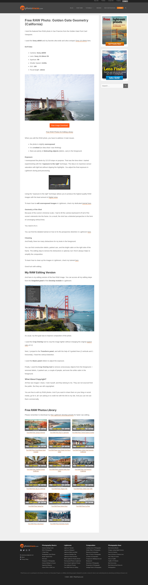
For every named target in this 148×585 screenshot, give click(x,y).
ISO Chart (44, 558)
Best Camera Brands (113, 548)
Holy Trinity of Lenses (113, 556)
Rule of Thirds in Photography (93, 554)
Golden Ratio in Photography (93, 550)
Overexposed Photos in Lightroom (72, 560)
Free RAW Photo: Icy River (83, 506)
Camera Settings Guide (47, 548)
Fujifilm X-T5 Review (113, 560)
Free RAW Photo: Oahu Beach (36, 523)
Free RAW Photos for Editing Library (59, 132)
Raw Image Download (59, 125)
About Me (96, 0)
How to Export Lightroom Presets (72, 563)
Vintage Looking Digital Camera (116, 550)
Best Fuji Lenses (112, 563)
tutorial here (86, 203)
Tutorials (89, 8)
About (23, 557)
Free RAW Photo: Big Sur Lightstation (59, 432)
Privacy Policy (25, 559)
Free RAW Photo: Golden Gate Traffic (83, 488)
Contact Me (110, 0)
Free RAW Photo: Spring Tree (35, 506)
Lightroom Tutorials (69, 548)
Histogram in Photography (48, 560)
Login (125, 1)
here (89, 232)
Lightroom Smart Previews (70, 556)
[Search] (125, 86)
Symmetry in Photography (92, 563)
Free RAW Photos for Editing (71, 567)
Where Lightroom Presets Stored (72, 558)
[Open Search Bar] (125, 8)
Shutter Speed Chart (47, 556)
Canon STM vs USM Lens (48, 567)
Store (120, 8)
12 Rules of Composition (92, 556)
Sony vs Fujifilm (112, 558)
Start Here (79, 8)
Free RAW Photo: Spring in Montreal (36, 432)
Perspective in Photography (93, 565)
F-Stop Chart (45, 552)
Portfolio (103, 0)
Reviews (99, 8)
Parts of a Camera (112, 552)
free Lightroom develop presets (62, 415)
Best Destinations (109, 8)
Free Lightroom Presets (70, 565)
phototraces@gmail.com (28, 555)
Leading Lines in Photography (93, 548)
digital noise (53, 197)
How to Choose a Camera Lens (116, 554)
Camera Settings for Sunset (49, 563)
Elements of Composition (92, 552)
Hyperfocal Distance (47, 565)
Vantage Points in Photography (93, 567)
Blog (71, 8)
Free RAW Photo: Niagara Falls (59, 488)
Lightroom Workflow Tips (70, 554)
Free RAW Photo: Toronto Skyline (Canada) (83, 432)
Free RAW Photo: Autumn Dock (59, 506)
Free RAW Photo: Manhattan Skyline (59, 523)
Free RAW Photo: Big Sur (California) (36, 488)
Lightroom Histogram (69, 550)
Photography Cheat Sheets (48, 554)
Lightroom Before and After (70, 552)
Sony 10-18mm (81, 41)
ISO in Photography (47, 550)
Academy (119, 0)
